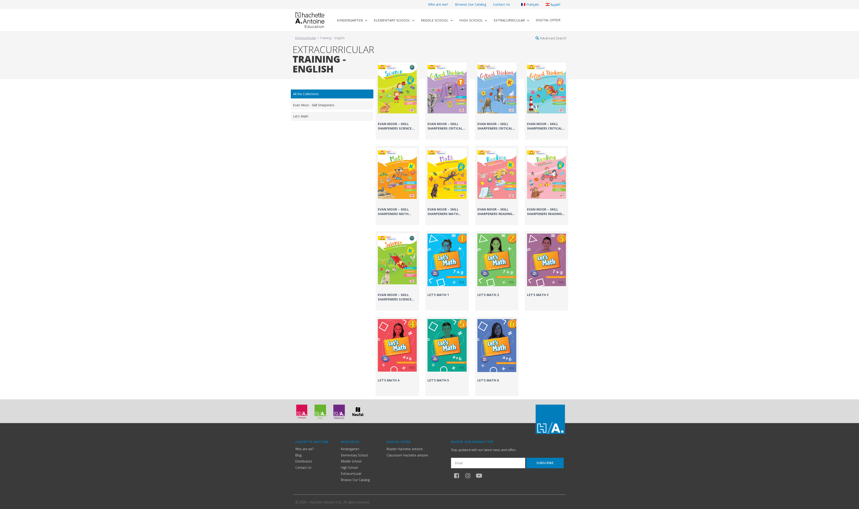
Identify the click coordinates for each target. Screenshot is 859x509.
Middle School (434, 20)
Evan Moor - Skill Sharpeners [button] (313, 105)
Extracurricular (509, 20)
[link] (397, 100)
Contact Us (501, 4)
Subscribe (544, 463)
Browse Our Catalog (470, 4)
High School (471, 20)
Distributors (303, 461)
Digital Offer (548, 20)
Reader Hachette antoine (405, 449)
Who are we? (438, 4)
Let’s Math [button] (300, 116)
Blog (298, 455)
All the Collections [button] (306, 94)
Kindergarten (350, 20)
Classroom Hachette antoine (407, 455)
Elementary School (392, 20)
